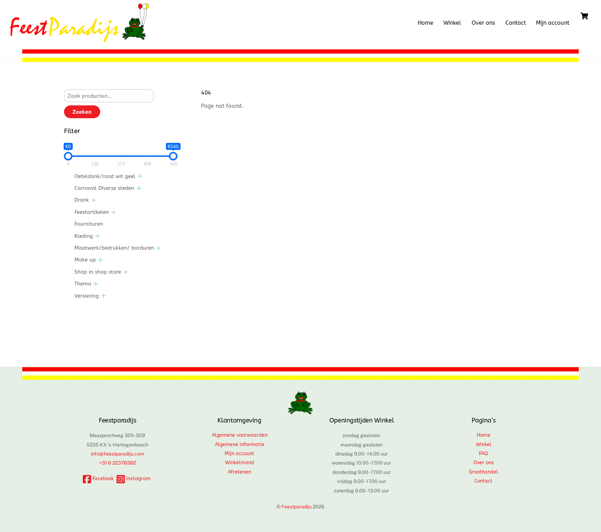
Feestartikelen (91, 212)
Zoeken (81, 112)
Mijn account (552, 22)
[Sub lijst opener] (140, 176)
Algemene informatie (239, 445)
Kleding (83, 236)
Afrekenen (239, 472)
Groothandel (483, 472)
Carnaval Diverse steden (104, 188)
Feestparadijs (296, 506)
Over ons (483, 22)
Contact (515, 22)
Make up (85, 260)
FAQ (483, 454)
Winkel (452, 22)
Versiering (86, 296)
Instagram (138, 479)
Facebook (102, 479)
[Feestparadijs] (79, 38)
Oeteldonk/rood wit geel (104, 176)
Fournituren (88, 224)
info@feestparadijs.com (117, 454)
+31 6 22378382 (117, 463)
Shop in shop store (97, 272)
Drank (81, 200)
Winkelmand (239, 463)
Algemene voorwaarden (239, 435)
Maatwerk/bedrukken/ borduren (114, 248)
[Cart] (584, 16)
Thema (82, 284)
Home (425, 22)
